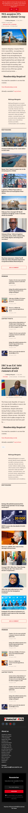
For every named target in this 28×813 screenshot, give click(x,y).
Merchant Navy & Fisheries (10, 24)
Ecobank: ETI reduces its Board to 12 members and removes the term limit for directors (13, 613)
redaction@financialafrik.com (13, 767)
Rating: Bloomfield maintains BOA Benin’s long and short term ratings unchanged (17, 291)
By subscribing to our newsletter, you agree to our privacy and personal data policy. (14, 797)
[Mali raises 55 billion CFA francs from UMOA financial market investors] (4, 300)
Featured (5, 376)
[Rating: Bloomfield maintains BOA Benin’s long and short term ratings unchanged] (4, 291)
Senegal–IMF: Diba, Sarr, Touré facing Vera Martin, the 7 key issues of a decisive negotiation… (13, 568)
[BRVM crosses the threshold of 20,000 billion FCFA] (4, 353)
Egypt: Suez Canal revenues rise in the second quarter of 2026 (14, 170)
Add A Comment (14, 267)
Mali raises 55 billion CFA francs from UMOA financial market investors (17, 300)
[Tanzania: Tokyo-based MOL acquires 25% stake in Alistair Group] (14, 37)
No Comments (6, 26)
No (16, 9)
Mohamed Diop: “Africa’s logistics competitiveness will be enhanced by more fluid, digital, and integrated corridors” (13, 236)
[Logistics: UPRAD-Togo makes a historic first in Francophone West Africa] (14, 181)
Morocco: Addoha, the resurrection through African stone (16, 309)
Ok (11, 9)
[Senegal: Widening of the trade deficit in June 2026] (14, 140)
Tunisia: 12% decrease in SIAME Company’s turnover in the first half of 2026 (17, 281)
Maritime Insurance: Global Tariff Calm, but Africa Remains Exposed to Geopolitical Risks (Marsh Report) (13, 259)
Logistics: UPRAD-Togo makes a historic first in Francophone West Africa (12, 191)
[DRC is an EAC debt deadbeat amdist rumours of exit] (14, 388)
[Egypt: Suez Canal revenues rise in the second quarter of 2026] (14, 160)
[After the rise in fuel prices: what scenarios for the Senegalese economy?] (14, 580)
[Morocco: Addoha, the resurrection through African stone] (4, 309)
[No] (26, 6)
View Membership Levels (9, 87)
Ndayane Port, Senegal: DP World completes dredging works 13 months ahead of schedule (13, 213)
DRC (3, 447)
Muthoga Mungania (10, 20)
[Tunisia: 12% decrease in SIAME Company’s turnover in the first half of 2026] (4, 281)
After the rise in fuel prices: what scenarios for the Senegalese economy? (12, 591)
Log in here (17, 91)
